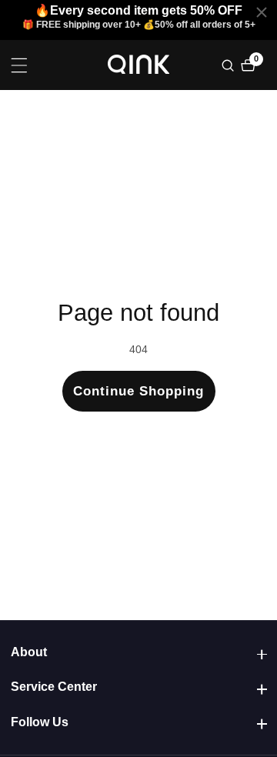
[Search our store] (230, 65)
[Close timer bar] (261, 12)
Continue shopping (138, 391)
